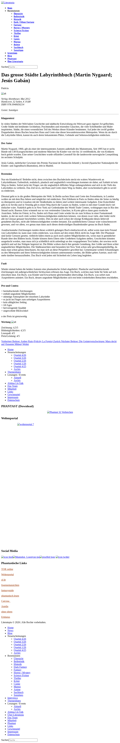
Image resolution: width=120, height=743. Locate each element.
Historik (17, 19)
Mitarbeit (12, 389)
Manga (17, 42)
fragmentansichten (10, 585)
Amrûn (4, 606)
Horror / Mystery (22, 28)
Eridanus (5, 617)
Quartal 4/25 (20, 366)
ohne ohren (6, 611)
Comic (17, 39)
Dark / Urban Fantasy (24, 22)
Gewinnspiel (14, 394)
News (10, 8)
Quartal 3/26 (20, 358)
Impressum (13, 397)
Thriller (17, 33)
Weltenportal (7, 574)
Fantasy (17, 25)
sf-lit (3, 579)
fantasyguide (7, 590)
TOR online (7, 569)
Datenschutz (14, 400)
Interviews (12, 53)
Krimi (16, 36)
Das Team (13, 386)
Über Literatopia (15, 61)
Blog (10, 56)
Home (11, 349)
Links (10, 391)
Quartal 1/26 (20, 363)
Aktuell (17, 377)
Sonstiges (18, 50)
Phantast (12, 59)
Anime (17, 44)
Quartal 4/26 (20, 355)
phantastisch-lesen (10, 595)
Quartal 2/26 (20, 360)
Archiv (17, 369)
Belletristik (19, 16)
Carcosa (5, 601)
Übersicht (18, 14)
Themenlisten (14, 372)
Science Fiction (21, 30)
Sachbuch (18, 47)
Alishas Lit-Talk (15, 383)
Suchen (5, 66)
